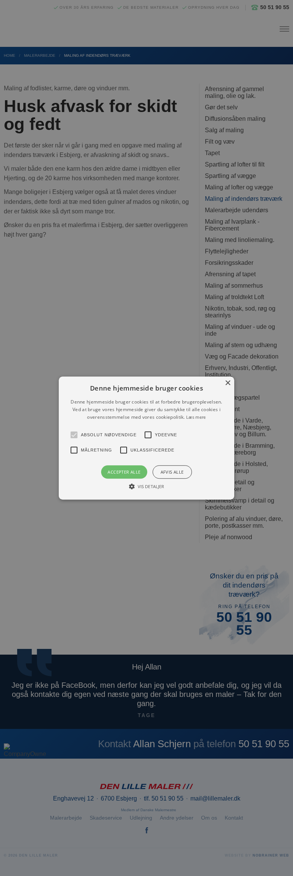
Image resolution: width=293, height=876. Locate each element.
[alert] (146, 438)
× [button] (227, 383)
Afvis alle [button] (172, 472)
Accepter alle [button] (124, 472)
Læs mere (196, 417)
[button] (147, 438)
